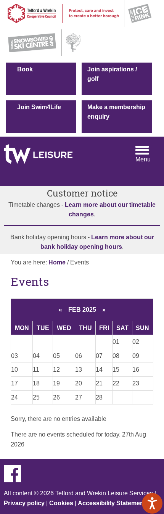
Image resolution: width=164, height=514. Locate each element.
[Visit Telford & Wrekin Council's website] (63, 24)
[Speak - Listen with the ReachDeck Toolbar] (152, 503)
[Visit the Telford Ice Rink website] (139, 24)
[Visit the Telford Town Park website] (73, 54)
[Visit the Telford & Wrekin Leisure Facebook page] (15, 480)
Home (57, 262)
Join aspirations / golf (112, 74)
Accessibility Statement (112, 503)
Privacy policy (24, 503)
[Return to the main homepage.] (38, 150)
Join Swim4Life (39, 107)
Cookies (61, 503)
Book (25, 69)
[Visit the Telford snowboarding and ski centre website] (32, 54)
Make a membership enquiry (116, 112)
